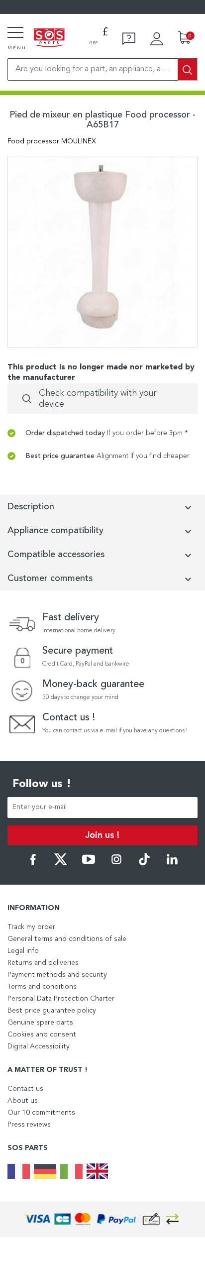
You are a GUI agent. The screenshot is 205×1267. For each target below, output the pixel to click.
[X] (60, 863)
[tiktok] (144, 863)
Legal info (23, 950)
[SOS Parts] (49, 38)
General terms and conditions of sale (66, 938)
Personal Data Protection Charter (60, 998)
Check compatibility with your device (97, 399)
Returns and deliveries (43, 962)
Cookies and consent (41, 1034)
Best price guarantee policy (51, 1010)
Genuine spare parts (40, 1022)
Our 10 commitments (41, 1112)
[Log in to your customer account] (156, 38)
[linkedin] (172, 863)
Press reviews (29, 1124)
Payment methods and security (57, 974)
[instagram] (116, 863)
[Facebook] (32, 863)
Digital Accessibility (38, 1046)
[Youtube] (88, 863)
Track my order (31, 926)
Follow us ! (41, 784)
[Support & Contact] (128, 38)
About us (22, 1100)
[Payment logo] (102, 1219)
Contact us (25, 1088)
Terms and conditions (42, 986)
